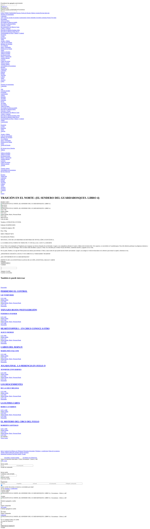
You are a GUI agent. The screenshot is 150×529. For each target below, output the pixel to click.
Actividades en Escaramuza (8, 66)
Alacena (18, 13)
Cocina (3, 36)
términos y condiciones (11, 488)
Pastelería (3, 38)
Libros (3, 13)
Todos (2, 39)
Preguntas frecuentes (29, 451)
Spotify (19, 454)
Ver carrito (3, 507)
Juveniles (39, 17)
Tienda (3, 452)
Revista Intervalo (44, 13)
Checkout (3, 515)
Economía (16, 17)
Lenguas (3, 59)
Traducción (4, 69)
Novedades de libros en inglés (9, 22)
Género (28, 17)
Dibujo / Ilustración (6, 56)
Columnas (3, 70)
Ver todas (53, 17)
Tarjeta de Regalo (26, 13)
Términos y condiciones (41, 451)
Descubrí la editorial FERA (8, 24)
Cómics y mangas (5, 28)
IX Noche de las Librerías (8, 148)
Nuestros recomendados (7, 14)
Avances (3, 80)
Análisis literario (5, 58)
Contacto (3, 190)
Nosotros (3, 188)
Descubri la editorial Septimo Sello (10, 30)
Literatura (44, 17)
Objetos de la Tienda (6, 49)
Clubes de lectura (5, 61)
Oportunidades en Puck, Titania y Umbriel (12, 33)
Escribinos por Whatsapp (16, 451)
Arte (2, 17)
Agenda (38, 13)
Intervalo (11, 452)
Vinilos (7, 13)
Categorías (4, 16)
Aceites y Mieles (5, 41)
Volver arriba (4, 438)
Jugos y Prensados (6, 47)
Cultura (3, 77)
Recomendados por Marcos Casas (10, 27)
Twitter (24, 454)
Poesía (49, 17)
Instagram (3, 454)
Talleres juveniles (5, 53)
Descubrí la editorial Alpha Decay (10, 31)
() (5, 6)
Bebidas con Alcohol (6, 44)
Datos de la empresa (54, 451)
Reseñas (3, 67)
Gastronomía (12, 13)
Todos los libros (5, 21)
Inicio (2, 451)
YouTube (3, 75)
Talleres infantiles (5, 52)
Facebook (9, 454)
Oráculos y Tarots (5, 25)
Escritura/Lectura (5, 55)
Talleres (33, 13)
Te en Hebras (4, 45)
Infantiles (33, 17)
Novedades (4, 19)
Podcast (3, 72)
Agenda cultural (5, 64)
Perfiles (3, 73)
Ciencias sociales (8, 17)
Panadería (3, 35)
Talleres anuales (5, 63)
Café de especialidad (6, 42)
